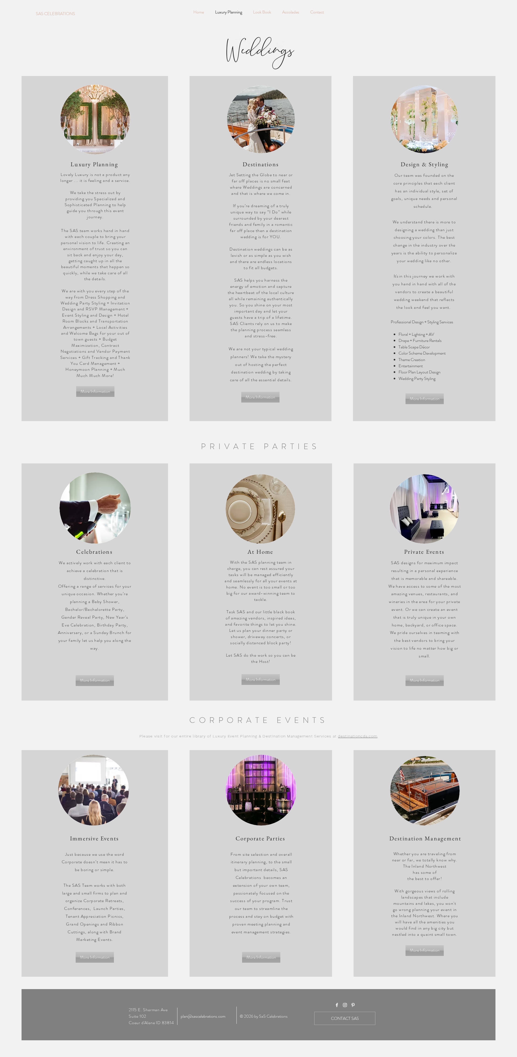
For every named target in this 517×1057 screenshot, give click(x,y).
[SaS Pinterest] (353, 1005)
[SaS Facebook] (337, 1005)
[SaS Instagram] (345, 1005)
